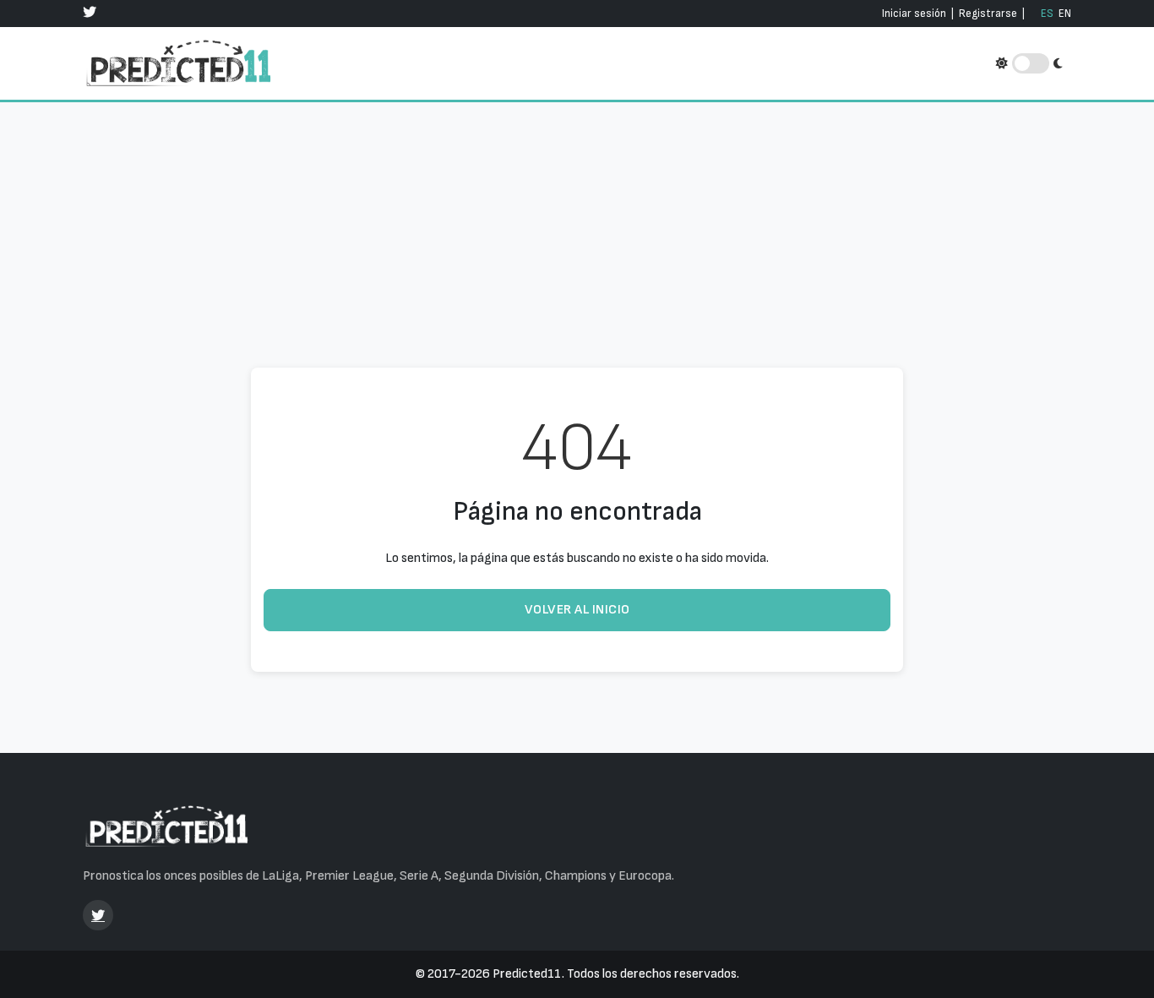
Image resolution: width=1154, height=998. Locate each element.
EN (1065, 13)
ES (1047, 13)
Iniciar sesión (914, 13)
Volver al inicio (577, 610)
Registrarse (988, 13)
